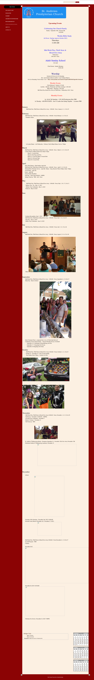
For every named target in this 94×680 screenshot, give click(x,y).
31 (76, 644)
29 (87, 643)
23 (80, 655)
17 (76, 641)
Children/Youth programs (12, 18)
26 (80, 643)
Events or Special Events (11, 24)
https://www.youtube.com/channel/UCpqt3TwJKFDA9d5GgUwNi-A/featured (65, 79)
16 (80, 653)
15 (87, 639)
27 (82, 643)
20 (82, 641)
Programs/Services (10, 21)
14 (84, 639)
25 (78, 643)
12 (80, 639)
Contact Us (8, 29)
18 (78, 641)
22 (78, 655)
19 (80, 641)
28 (84, 643)
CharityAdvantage (60, 677)
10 (76, 639)
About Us (8, 27)
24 (76, 643)
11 (78, 639)
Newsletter (8, 13)
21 (84, 641)
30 (80, 657)
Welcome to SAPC (10, 10)
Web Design (50, 677)
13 (82, 639)
